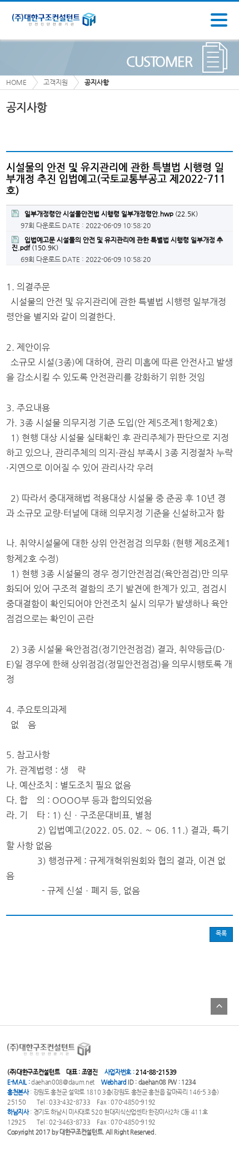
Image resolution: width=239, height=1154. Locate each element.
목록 (221, 933)
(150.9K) (117, 243)
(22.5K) (111, 214)
